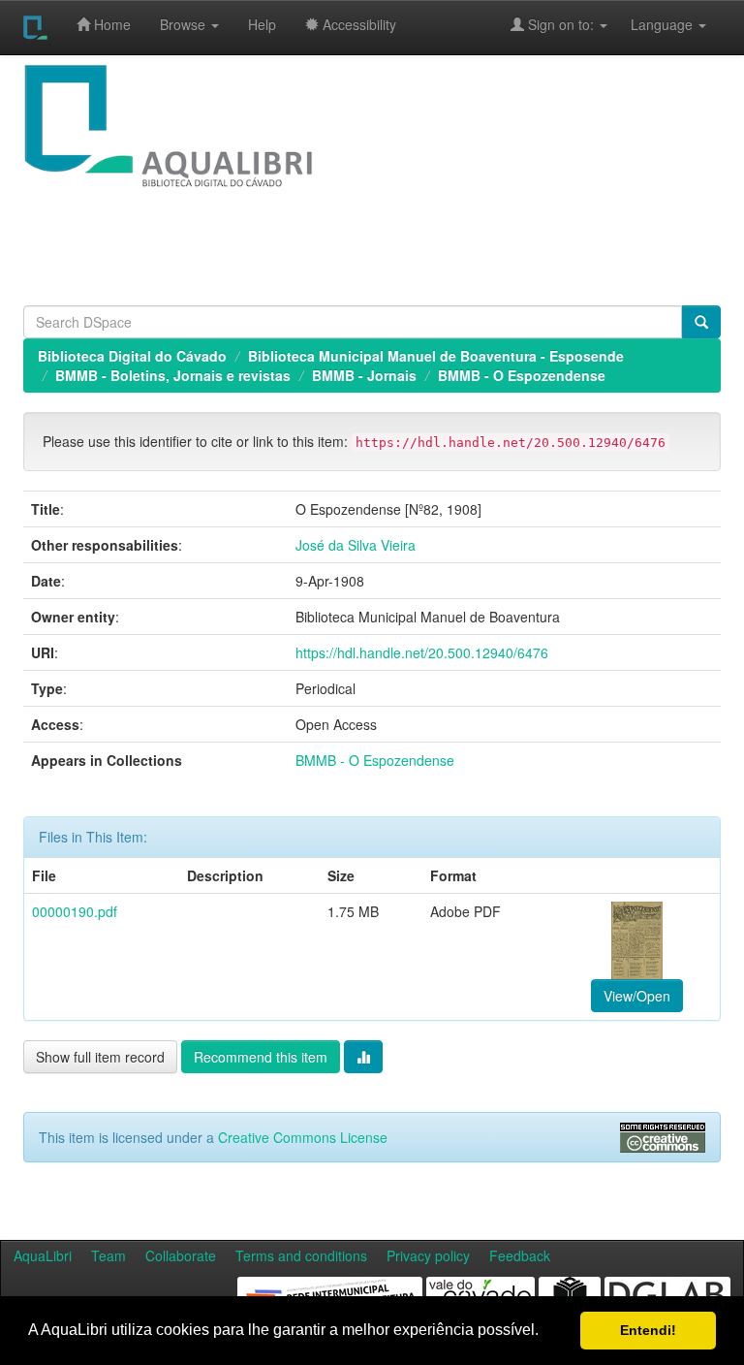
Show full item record (100, 1056)
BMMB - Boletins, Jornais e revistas (173, 375)
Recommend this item (260, 1056)
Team (108, 1255)
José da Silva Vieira (355, 545)
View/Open (637, 995)
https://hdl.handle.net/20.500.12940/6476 (421, 652)
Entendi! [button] (648, 1330)
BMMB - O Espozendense (521, 375)
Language (652, 24)
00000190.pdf (74, 911)
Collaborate (180, 1255)
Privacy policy (428, 1255)
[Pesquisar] (701, 321)
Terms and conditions (301, 1255)
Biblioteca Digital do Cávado (132, 355)
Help (262, 24)
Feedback (519, 1255)
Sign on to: (561, 24)
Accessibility (357, 24)
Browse (184, 24)
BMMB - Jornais (364, 375)
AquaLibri (43, 1255)
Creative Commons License (303, 1137)
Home (110, 24)
